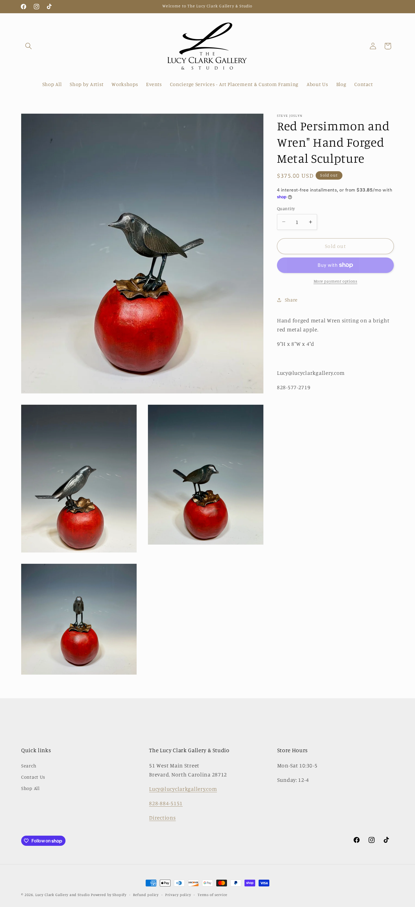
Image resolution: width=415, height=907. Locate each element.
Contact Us (33, 777)
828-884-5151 (166, 803)
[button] (28, 46)
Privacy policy (178, 894)
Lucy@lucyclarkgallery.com (183, 788)
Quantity (286, 208)
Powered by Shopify (108, 894)
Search (28, 766)
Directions (162, 817)
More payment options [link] (335, 281)
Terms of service (212, 894)
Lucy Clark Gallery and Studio (62, 894)
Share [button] (291, 300)
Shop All (30, 788)
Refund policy (146, 894)
